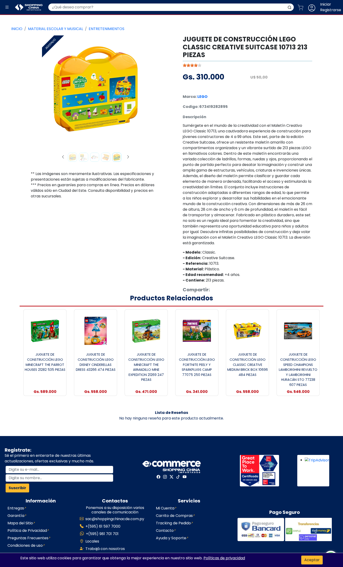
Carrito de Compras (174, 515)
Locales (92, 541)
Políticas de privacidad (224, 558)
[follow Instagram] (165, 477)
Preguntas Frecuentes (27, 538)
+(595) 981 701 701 (102, 533)
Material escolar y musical (55, 28)
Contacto (165, 530)
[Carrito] (302, 7)
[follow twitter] (171, 477)
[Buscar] (289, 7)
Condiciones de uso (25, 545)
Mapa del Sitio (20, 523)
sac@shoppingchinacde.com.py (114, 519)
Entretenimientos (106, 28)
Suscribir (17, 488)
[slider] (192, 65)
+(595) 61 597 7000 (102, 526)
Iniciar (325, 4)
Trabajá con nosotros (105, 548)
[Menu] (7, 7)
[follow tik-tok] (178, 477)
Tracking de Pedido (173, 523)
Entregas (15, 508)
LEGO (202, 96)
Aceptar (312, 560)
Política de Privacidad (27, 530)
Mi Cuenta (165, 508)
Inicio (16, 28)
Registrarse (330, 10)
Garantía (15, 515)
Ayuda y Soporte (171, 538)
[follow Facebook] (158, 477)
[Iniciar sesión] (313, 7)
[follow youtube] (184, 477)
